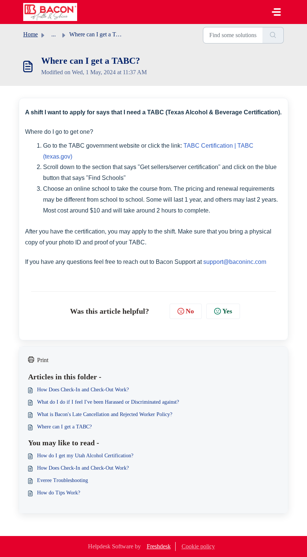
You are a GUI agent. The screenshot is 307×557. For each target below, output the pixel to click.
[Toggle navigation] (276, 12)
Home (30, 34)
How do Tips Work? (58, 493)
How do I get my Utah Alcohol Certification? (85, 455)
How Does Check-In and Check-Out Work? (83, 389)
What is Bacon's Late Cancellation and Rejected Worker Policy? (104, 414)
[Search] (273, 35)
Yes (227, 311)
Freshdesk (159, 546)
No (190, 311)
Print (42, 360)
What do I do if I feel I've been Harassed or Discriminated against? (108, 402)
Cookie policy (198, 546)
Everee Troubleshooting (62, 480)
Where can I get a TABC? (64, 427)
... (53, 34)
